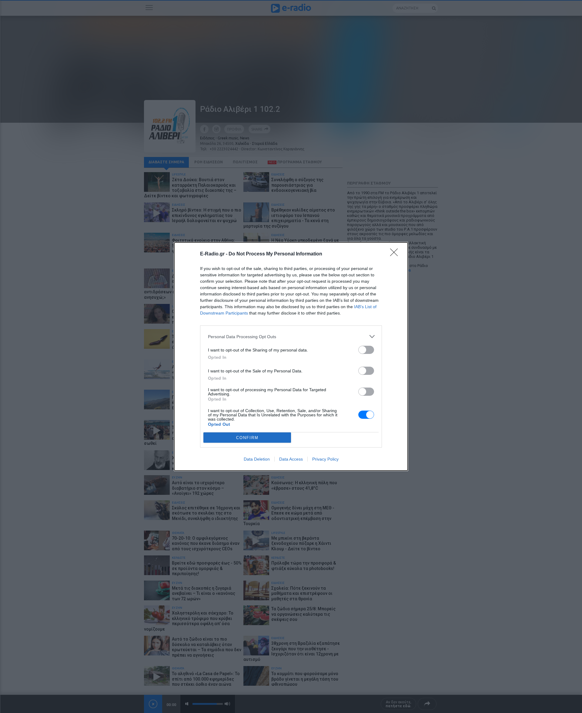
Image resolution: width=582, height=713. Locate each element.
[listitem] (291, 336)
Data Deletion (257, 459)
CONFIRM (247, 437)
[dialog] (291, 356)
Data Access (291, 459)
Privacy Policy (325, 459)
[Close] (396, 254)
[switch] (366, 350)
